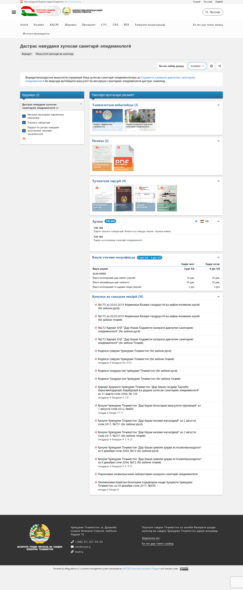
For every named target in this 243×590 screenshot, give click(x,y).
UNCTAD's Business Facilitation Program (141, 568)
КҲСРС (54, 24)
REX (126, 24)
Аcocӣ (24, 24)
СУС (104, 24)
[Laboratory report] (167, 198)
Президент (89, 24)
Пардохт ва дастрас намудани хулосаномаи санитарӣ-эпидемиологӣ (43, 131)
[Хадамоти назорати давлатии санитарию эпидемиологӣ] (140, 120)
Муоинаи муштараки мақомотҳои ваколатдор (46, 116)
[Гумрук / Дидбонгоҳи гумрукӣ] (107, 120)
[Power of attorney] (102, 198)
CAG (115, 24)
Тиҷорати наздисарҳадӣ (150, 24)
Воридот (27, 53)
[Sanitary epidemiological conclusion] (124, 157)
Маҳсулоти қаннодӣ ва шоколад (54, 53)
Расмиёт (39, 24)
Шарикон (70, 24)
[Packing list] (145, 198)
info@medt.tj (82, 546)
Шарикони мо (151, 538)
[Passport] (124, 198)
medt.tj (78, 551)
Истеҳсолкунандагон (36, 33)
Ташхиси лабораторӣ (39, 122)
